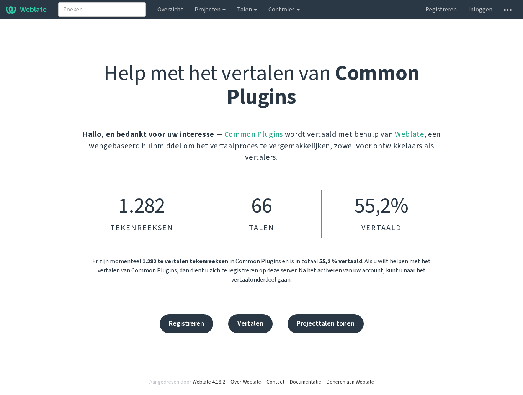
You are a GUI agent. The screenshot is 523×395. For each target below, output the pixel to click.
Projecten (208, 9)
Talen (245, 9)
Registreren (441, 9)
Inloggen (480, 9)
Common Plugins (253, 134)
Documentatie (305, 382)
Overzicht (170, 9)
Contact (275, 382)
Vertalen (250, 323)
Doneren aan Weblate (350, 382)
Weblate (33, 9)
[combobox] (102, 9)
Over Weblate (245, 382)
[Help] (507, 9)
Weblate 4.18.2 (209, 382)
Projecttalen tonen (326, 323)
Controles (282, 9)
